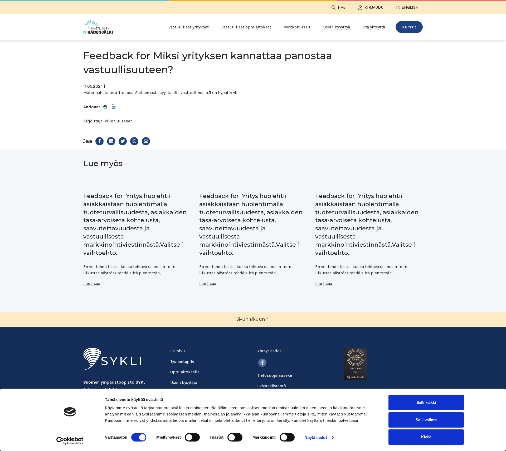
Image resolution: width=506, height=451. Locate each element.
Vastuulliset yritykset (188, 26)
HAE (342, 7)
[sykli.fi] (112, 358)
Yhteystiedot (269, 350)
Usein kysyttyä (336, 26)
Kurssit (409, 26)
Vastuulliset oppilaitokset (246, 26)
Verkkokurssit (297, 26)
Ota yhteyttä (374, 26)
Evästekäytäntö (271, 385)
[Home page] (98, 27)
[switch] (192, 437)
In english (407, 7)
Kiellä (426, 437)
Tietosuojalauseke (274, 375)
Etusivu (177, 350)
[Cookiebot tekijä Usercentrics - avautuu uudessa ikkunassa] (70, 441)
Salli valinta (426, 420)
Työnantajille (182, 361)
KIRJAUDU (373, 7)
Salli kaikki (426, 402)
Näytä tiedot (315, 437)
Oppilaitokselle (185, 371)
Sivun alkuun (251, 319)
